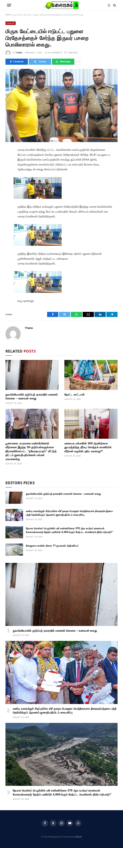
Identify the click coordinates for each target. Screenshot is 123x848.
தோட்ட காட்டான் (74, 394)
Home (8, 15)
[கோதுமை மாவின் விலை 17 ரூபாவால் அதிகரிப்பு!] (14, 549)
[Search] (114, 5)
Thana (18, 53)
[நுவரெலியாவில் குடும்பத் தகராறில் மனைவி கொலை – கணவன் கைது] (32, 375)
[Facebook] (9, 158)
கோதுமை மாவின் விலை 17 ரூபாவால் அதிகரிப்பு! (52, 545)
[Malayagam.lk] (61, 5)
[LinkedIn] (9, 173)
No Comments (55, 53)
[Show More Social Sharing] (78, 62)
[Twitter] (9, 165)
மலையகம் (10, 23)
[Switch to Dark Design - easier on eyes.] (109, 5)
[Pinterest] (9, 180)
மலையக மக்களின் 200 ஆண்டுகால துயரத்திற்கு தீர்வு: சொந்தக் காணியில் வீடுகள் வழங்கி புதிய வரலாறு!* (87, 447)
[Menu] (9, 5)
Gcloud (78, 836)
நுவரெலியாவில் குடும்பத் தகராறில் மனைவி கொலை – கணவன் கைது (31, 396)
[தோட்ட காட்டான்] (91, 375)
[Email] (9, 187)
